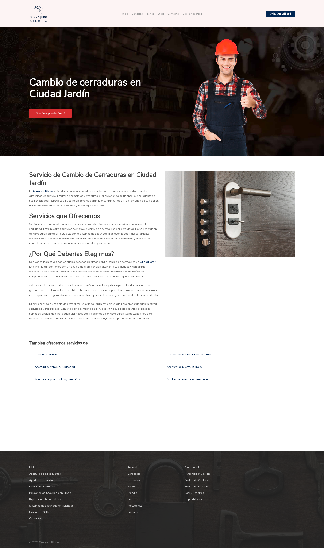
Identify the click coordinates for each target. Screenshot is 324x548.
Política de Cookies (196, 480)
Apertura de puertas (41, 480)
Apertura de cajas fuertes (45, 473)
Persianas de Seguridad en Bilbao (50, 493)
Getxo (131, 486)
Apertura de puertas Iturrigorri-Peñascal (59, 379)
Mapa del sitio (193, 499)
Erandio (132, 493)
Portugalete (135, 505)
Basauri (132, 467)
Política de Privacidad (197, 486)
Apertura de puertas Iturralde (185, 367)
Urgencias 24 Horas (41, 512)
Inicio (32, 467)
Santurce (133, 512)
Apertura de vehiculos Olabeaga (55, 367)
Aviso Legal (191, 467)
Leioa (131, 499)
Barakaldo (134, 473)
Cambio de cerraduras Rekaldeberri (188, 379)
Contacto (35, 518)
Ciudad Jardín (148, 261)
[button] (50, 113)
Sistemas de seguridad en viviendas (51, 505)
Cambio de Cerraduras (43, 486)
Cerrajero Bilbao (43, 191)
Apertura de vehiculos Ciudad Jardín (189, 354)
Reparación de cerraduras (45, 499)
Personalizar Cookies (197, 473)
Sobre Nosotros (194, 493)
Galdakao (134, 480)
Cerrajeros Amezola (47, 354)
